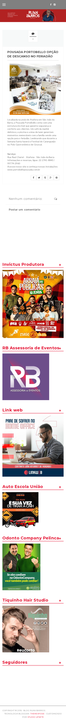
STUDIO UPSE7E (36, 717)
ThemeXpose (37, 713)
